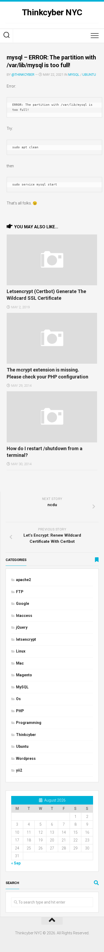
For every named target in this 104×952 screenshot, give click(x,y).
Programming (28, 722)
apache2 (23, 580)
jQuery (21, 627)
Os (18, 699)
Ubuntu (89, 75)
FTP (19, 592)
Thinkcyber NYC (52, 12)
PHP (20, 711)
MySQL (73, 75)
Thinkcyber (26, 735)
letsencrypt (26, 639)
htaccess (24, 615)
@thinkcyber (22, 75)
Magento (24, 675)
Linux (20, 651)
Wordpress (26, 758)
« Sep (16, 863)
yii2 (19, 770)
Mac (20, 663)
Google (22, 603)
